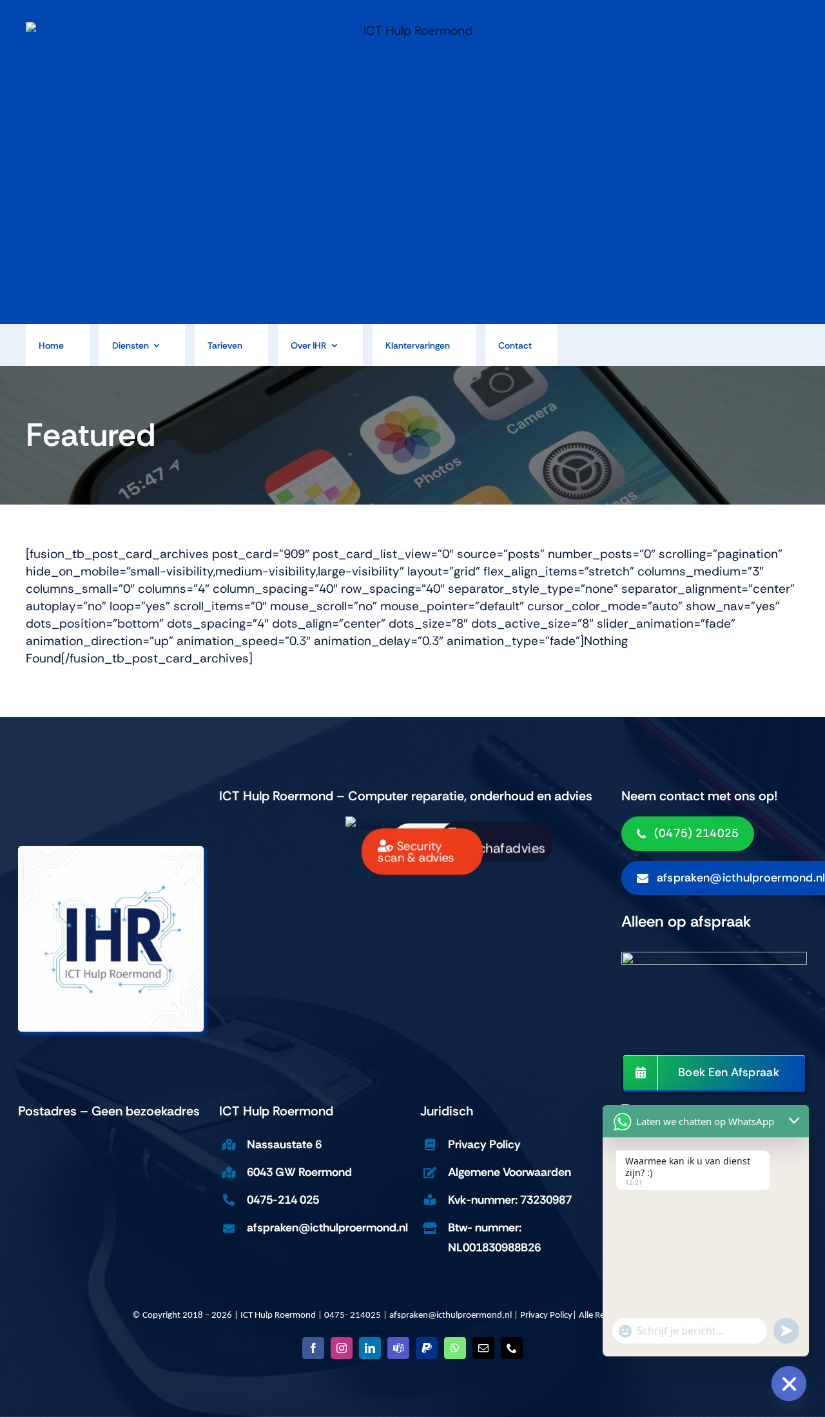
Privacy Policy (546, 1315)
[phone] (512, 1348)
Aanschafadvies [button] (496, 848)
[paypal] (427, 1348)
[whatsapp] (455, 1348)
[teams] (398, 1348)
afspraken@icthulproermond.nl (450, 1315)
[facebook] (313, 1348)
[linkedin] (370, 1348)
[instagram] (342, 1348)
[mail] (483, 1348)
